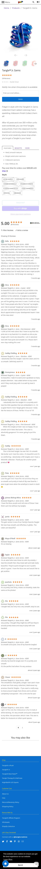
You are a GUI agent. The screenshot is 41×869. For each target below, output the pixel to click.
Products (15, 8)
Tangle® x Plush (8, 765)
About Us (5, 794)
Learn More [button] (7, 859)
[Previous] (15, 55)
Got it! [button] (20, 865)
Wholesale (6, 822)
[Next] (25, 55)
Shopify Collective (8, 826)
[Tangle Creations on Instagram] (19, 841)
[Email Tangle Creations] (23, 841)
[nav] (6, 2)
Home (6, 8)
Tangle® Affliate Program (11, 818)
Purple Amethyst (10, 188)
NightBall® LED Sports (10, 782)
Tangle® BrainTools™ (9, 774)
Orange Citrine (26, 184)
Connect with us (8, 837)
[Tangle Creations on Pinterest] (15, 841)
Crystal (6, 193)
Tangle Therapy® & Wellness (12, 778)
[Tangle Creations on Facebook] (7, 841)
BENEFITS (18, 148)
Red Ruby (20, 179)
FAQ (3, 798)
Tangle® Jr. (6, 769)
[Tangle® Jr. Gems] (20, 35)
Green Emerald (10, 184)
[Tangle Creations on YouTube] (11, 841)
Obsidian (17, 193)
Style (4, 175)
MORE (27, 148)
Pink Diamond (28, 188)
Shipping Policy (7, 806)
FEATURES (7, 148)
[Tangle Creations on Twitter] (3, 841)
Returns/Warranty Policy (10, 802)
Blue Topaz (8, 179)
